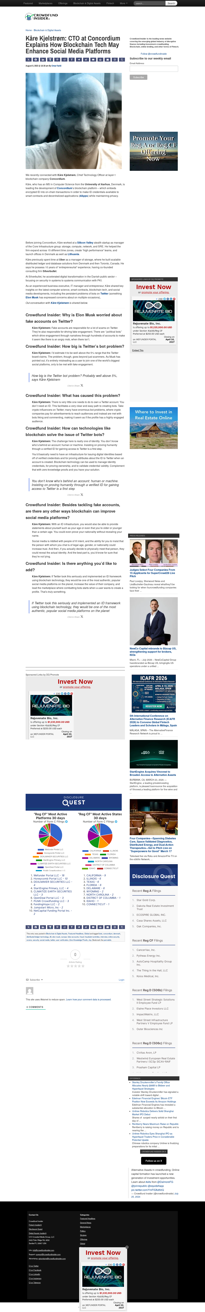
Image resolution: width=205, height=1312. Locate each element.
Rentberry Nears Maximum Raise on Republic (155, 1123)
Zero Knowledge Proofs (78, 940)
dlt (50, 936)
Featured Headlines (75, 933)
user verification (62, 940)
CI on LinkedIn (34, 1274)
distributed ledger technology (38, 936)
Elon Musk (32, 297)
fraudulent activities (92, 936)
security (36, 940)
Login (121, 979)
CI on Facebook (35, 1270)
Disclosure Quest (35, 1229)
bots (100, 933)
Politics (83, 1231)
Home (29, 30)
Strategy (83, 1235)
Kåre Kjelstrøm (60, 303)
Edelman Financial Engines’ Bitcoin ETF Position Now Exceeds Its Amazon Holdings (154, 1100)
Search (171, 3)
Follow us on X (154, 1160)
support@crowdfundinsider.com (48, 1254)
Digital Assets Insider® (37, 1233)
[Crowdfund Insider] (43, 23)
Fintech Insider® (35, 1225)
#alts (148, 1182)
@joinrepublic (139, 1186)
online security (113, 936)
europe (64, 936)
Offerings (62, 3)
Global (86, 933)
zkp (90, 940)
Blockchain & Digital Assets (87, 3)
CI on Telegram (35, 1282)
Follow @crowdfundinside (154, 53)
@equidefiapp (156, 1186)
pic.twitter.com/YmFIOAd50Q (147, 1190)
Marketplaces (45, 3)
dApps (84, 196)
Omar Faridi (56, 65)
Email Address (137, 63)
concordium (107, 933)
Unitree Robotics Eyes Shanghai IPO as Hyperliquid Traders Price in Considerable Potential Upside (153, 1137)
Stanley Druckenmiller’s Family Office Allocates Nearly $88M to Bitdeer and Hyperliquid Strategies (151, 1085)
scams (29, 940)
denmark (116, 933)
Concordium (64, 188)
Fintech (110, 3)
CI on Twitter (34, 1266)
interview (104, 936)
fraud (82, 936)
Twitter (104, 293)
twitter (52, 940)
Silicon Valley (85, 242)
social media (44, 940)
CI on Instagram (35, 1278)
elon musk (56, 936)
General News (85, 1222)
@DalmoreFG (165, 1182)
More (123, 3)
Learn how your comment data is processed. (88, 999)
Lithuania (73, 254)
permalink (107, 940)
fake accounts (73, 936)
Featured (28, 3)
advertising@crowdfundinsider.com (52, 1258)
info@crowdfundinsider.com (43, 1250)
